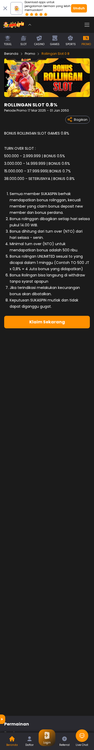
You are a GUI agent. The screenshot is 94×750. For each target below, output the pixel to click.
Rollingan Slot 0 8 (55, 54)
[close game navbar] (29, 24)
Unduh (79, 8)
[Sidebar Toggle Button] (87, 25)
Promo (30, 54)
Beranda (11, 54)
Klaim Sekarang (47, 322)
